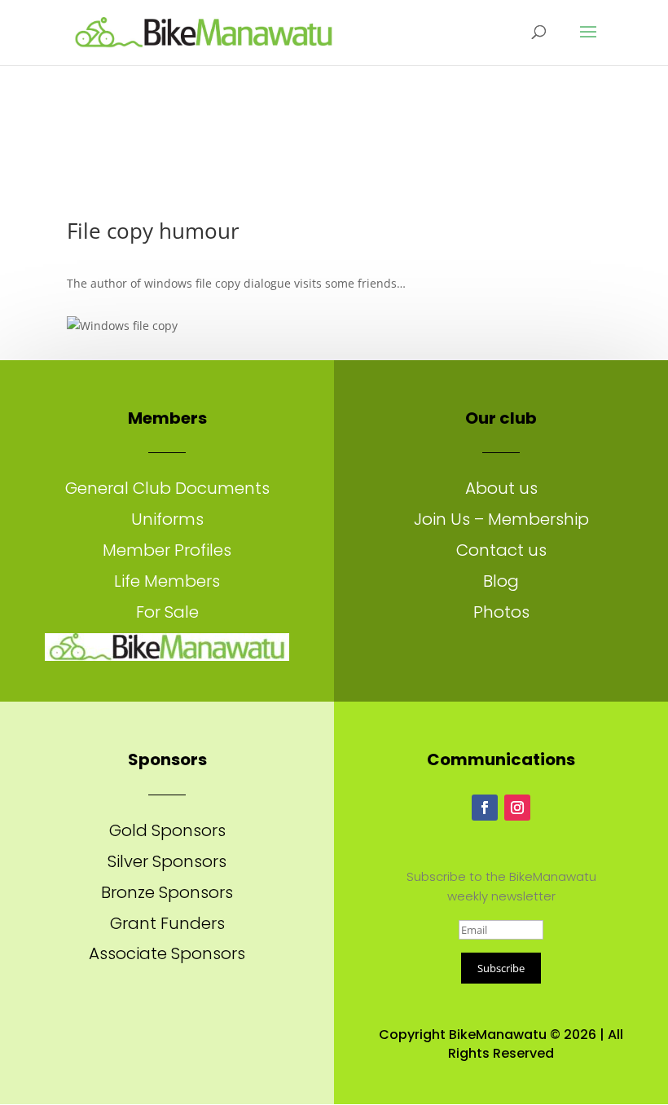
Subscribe (501, 968)
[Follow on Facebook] (485, 808)
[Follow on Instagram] (517, 808)
